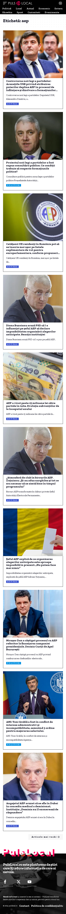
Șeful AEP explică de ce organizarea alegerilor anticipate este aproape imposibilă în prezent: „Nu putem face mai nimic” (31, 564)
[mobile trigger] (5, 3)
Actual (12, 104)
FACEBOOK (8, 886)
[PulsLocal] (20, 3)
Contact (24, 905)
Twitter (20, 886)
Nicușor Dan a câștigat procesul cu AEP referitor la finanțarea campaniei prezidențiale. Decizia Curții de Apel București (31, 645)
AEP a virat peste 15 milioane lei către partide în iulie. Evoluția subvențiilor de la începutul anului (32, 406)
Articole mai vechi (44, 837)
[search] (60, 3)
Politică (13, 185)
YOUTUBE (32, 886)
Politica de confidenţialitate (48, 905)
